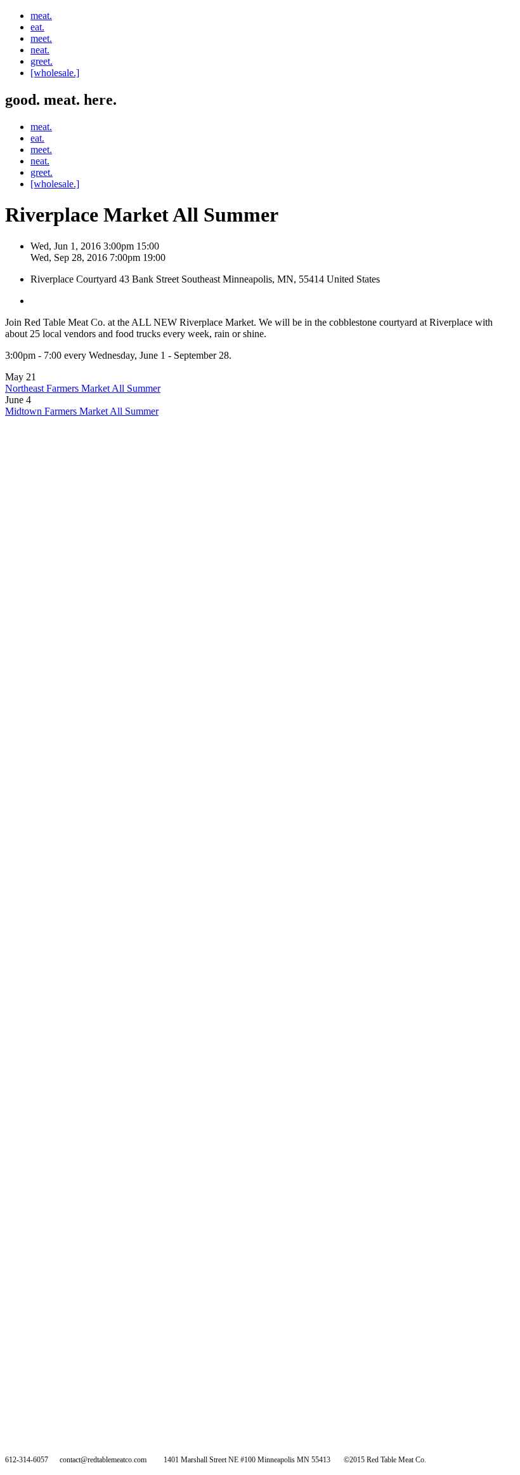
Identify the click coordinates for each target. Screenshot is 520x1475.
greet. (41, 61)
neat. (39, 49)
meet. (41, 38)
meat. (41, 15)
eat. (37, 27)
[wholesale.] (54, 72)
